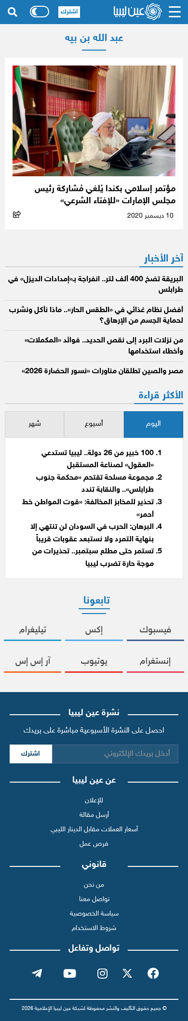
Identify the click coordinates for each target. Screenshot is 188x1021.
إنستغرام (155, 661)
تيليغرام (32, 630)
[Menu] (174, 12)
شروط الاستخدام (94, 928)
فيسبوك (155, 630)
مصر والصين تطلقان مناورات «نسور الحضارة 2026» (102, 371)
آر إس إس (32, 661)
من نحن (94, 885)
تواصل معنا (94, 899)
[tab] (153, 424)
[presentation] (153, 424)
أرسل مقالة (94, 815)
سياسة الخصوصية (94, 914)
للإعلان (94, 801)
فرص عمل (94, 844)
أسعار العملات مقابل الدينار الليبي (94, 829)
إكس (94, 630)
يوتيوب (94, 661)
